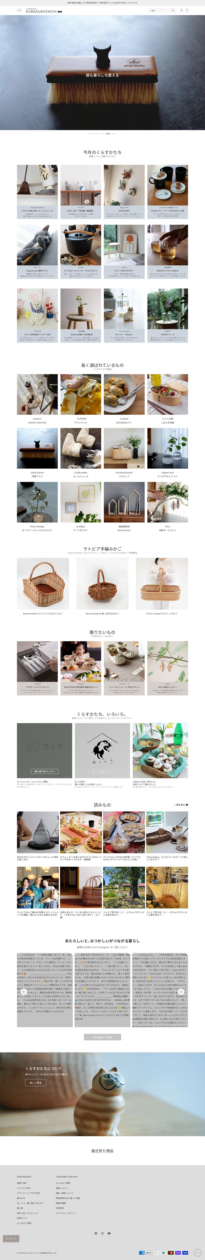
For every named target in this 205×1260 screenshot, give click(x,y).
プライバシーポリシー (66, 1213)
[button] (19, 10)
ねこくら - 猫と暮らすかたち (30, 1203)
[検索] (173, 10)
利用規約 (60, 1208)
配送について (62, 1188)
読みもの (21, 1198)
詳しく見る (36, 1082)
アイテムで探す (24, 1188)
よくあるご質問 (24, 1223)
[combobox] (162, 10)
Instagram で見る (102, 1037)
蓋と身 (20, 1208)
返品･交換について (64, 1193)
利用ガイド (22, 1218)
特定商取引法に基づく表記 (68, 1198)
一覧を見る (179, 804)
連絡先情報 (61, 1203)
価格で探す (22, 1183)
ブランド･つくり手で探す (29, 1193)
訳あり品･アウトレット (28, 1213)
